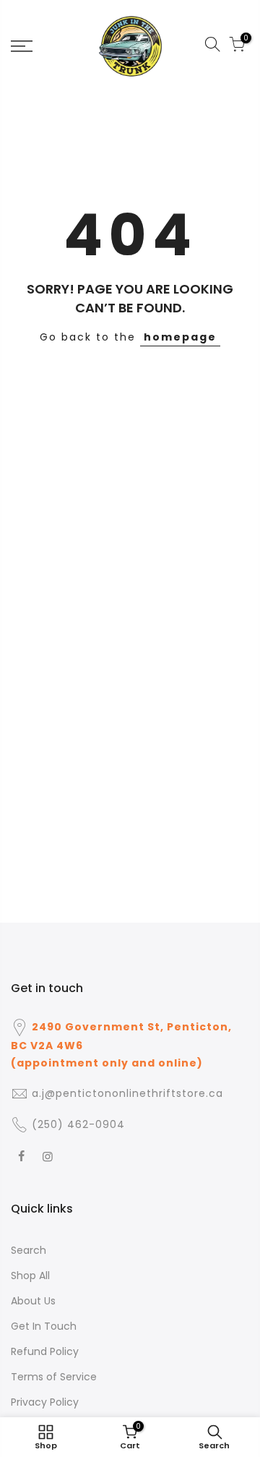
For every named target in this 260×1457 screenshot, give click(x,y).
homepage (180, 337)
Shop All (30, 1275)
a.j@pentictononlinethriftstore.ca (127, 1093)
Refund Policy (45, 1351)
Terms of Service (54, 1377)
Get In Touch (44, 1326)
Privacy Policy (45, 1402)
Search (28, 1250)
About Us (33, 1301)
